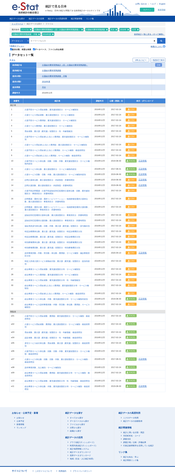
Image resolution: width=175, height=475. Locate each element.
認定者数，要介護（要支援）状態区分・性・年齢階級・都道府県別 (53, 338)
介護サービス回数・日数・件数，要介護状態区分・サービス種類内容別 (55, 174)
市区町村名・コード (131, 436)
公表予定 (20, 421)
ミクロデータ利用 (130, 418)
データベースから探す (79, 421)
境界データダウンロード (80, 455)
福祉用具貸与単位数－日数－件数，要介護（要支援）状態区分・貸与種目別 (57, 226)
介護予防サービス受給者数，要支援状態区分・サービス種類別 (51, 110)
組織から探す (75, 431)
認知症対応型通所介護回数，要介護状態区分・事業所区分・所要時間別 (55, 220)
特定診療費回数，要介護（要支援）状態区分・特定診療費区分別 (52, 237)
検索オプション (17, 46)
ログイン (147, 10)
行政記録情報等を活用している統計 (138, 446)
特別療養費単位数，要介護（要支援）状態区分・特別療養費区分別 (53, 242)
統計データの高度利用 (57, 19)
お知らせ (20, 418)
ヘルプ (153, 4)
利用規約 (62, 471)
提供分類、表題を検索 (21, 49)
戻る (13, 60)
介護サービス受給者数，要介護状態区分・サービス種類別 (49, 115)
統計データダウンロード (80, 452)
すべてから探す (76, 418)
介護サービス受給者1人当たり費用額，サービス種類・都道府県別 (53, 156)
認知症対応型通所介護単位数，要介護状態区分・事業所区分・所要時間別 (56, 215)
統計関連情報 (76, 19)
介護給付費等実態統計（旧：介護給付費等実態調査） (65, 65)
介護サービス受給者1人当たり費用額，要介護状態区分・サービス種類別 (56, 145)
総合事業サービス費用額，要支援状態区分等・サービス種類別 (51, 275)
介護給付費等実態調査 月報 (54, 76)
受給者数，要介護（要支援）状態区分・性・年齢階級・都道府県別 (53, 332)
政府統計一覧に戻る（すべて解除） (149, 34)
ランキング (21, 428)
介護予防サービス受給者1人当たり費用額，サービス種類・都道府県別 (55, 150)
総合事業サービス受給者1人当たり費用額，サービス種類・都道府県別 (55, 294)
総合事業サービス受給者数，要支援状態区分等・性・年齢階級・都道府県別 (57, 381)
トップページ (17, 24)
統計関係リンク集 (130, 460)
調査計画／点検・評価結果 (134, 442)
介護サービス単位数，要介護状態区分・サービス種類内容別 (50, 169)
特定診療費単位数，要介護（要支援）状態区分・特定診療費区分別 (53, 231)
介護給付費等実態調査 (51, 70)
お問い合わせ (141, 4)
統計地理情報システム (79, 449)
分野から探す (75, 428)
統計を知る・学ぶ (130, 457)
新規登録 (161, 10)
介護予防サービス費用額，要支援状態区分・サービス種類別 (50, 120)
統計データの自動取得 (132, 421)
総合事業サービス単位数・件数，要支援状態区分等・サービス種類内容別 (56, 299)
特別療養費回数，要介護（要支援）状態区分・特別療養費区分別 (52, 248)
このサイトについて (43, 471)
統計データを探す (17, 19)
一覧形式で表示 (158, 60)
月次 (44, 87)
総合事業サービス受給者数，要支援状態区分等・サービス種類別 (52, 269)
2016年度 (46, 81)
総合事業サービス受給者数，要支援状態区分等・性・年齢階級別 (52, 280)
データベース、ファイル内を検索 (49, 49)
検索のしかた (157, 46)
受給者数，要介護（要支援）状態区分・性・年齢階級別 (48, 131)
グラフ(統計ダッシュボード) (82, 442)
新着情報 (20, 424)
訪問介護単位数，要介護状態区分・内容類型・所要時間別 (49, 180)
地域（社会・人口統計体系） (82, 459)
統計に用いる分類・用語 (133, 432)
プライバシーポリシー (82, 471)
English (162, 4)
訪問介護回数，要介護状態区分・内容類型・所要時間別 (48, 185)
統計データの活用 (36, 19)
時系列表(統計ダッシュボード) (83, 446)
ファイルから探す (77, 424)
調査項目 (127, 439)
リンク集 (90, 19)
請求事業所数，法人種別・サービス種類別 (43, 367)
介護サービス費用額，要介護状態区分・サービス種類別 (48, 126)
